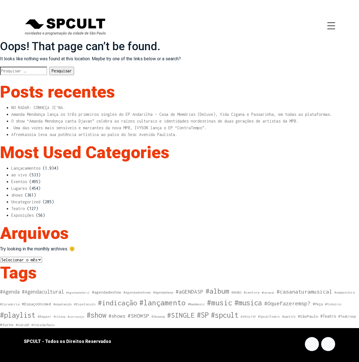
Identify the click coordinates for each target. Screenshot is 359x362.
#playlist (17, 315)
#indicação (117, 303)
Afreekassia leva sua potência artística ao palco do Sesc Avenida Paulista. (94, 134)
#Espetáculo (85, 304)
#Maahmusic (196, 304)
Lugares (19, 188)
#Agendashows (163, 292)
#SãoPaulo (308, 316)
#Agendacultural (43, 292)
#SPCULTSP (248, 316)
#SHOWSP (138, 316)
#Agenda (10, 292)
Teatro (18, 208)
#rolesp (59, 316)
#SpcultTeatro (269, 316)
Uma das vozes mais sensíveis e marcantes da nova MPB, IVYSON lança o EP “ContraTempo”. (108, 127)
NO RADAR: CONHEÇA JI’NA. (38, 107)
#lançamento (162, 302)
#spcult (224, 315)
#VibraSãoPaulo (43, 325)
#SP (203, 315)
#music (219, 302)
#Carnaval (268, 292)
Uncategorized (25, 201)
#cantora (251, 292)
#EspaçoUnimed (36, 304)
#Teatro (328, 316)
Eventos (19, 181)
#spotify (289, 316)
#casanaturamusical (304, 291)
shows (16, 195)
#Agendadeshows (137, 292)
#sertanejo (76, 316)
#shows (117, 316)
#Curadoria (10, 304)
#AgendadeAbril (78, 292)
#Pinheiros (333, 304)
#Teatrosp (347, 316)
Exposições (22, 215)
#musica (248, 302)
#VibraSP (22, 325)
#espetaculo (62, 304)
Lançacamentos (25, 168)
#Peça (318, 304)
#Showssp (158, 316)
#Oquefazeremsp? (287, 303)
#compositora (344, 292)
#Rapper (44, 316)
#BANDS (236, 292)
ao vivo (19, 174)
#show (96, 315)
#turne (6, 324)
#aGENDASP (189, 292)
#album (217, 291)
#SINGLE (181, 315)
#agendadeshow (106, 292)
